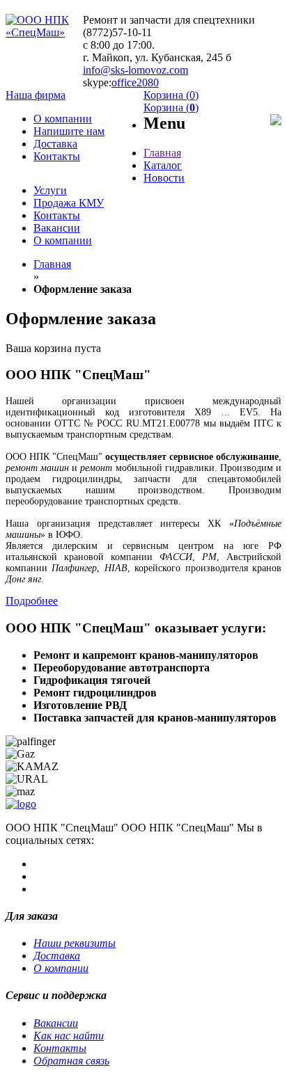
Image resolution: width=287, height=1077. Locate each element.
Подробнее (32, 601)
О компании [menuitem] (62, 119)
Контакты (59, 1048)
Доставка (56, 956)
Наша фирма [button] (35, 95)
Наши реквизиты (74, 943)
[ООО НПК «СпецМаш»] (44, 32)
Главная (52, 264)
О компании (60, 968)
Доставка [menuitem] (55, 144)
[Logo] (21, 804)
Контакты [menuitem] (56, 156)
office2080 (135, 82)
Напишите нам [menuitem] (68, 131)
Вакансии (55, 1023)
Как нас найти (68, 1036)
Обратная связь (71, 1061)
